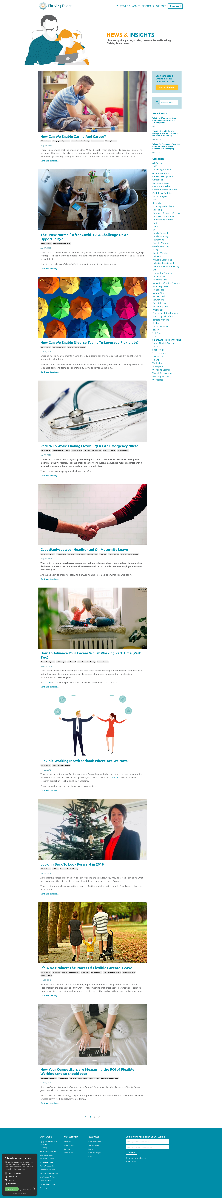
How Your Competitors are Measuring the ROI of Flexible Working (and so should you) (87, 1071)
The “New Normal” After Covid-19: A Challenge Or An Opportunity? (84, 237)
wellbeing (157, 363)
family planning (160, 236)
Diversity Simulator (46, 1155)
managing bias (159, 279)
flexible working (160, 243)
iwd (154, 269)
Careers (67, 1149)
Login (90, 1156)
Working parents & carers (49, 1173)
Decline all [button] (27, 1189)
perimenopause (160, 306)
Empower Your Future (47, 1170)
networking (158, 299)
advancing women (161, 169)
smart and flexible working (80, 141)
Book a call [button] (175, 6)
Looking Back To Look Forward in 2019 (72, 864)
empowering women (162, 219)
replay (155, 323)
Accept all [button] (12, 1189)
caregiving (157, 179)
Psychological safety (47, 1188)
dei (154, 199)
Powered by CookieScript (19, 1193)
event (155, 226)
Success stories (93, 1145)
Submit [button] (131, 1152)
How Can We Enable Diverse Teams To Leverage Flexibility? (89, 343)
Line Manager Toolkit (47, 1177)
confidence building (162, 193)
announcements (160, 173)
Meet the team (69, 1145)
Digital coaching (45, 1180)
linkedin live (158, 276)
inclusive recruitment (163, 263)
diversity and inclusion (163, 206)
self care (55, 869)
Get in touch (68, 1153)
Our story (67, 1142)
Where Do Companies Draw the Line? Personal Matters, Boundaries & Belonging (166, 146)
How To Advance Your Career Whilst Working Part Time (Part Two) (90, 655)
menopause (158, 289)
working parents (110, 141)
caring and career (161, 183)
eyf (153, 229)
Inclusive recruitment (47, 1162)
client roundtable (161, 186)
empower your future (163, 216)
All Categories (159, 163)
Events (90, 1149)
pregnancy (103, 554)
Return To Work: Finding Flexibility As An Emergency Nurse (89, 446)
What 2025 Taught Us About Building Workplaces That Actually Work (164, 120)
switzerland (158, 356)
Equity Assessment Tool (48, 1151)
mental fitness (159, 293)
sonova (156, 346)
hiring (155, 249)
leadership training (162, 273)
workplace (157, 379)
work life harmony (97, 141)
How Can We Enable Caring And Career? (73, 136)
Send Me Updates (167, 87)
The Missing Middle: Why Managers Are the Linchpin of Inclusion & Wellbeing (165, 133)
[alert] (19, 1175)
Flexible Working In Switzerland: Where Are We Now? (84, 761)
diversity (156, 203)
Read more (21, 1169)
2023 (154, 166)
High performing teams (48, 1184)
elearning (157, 209)
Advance (116, 777)
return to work (46, 243)
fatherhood (56, 972)
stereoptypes (159, 353)
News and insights (94, 1153)
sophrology (158, 349)
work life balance (161, 369)
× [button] (35, 1156)
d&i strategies (45, 141)
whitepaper (158, 366)
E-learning (43, 1148)
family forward (160, 233)
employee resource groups (166, 213)
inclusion (156, 256)
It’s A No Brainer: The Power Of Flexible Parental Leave (86, 968)
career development (47, 554)
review (155, 329)
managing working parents (61, 141)
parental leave (159, 303)
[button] (5, 1173)
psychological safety (162, 316)
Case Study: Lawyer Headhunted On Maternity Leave (84, 550)
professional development (165, 313)
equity (155, 223)
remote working (160, 319)
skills (154, 336)
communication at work (48, 1078)
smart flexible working (164, 343)
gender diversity (160, 246)
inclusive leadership (59, 347)
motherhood (72, 662)
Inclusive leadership (47, 1159)
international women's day (165, 266)
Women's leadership (47, 1166)
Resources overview (95, 1142)
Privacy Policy (131, 1161)
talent (155, 359)
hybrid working (160, 253)
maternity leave (92, 554)
